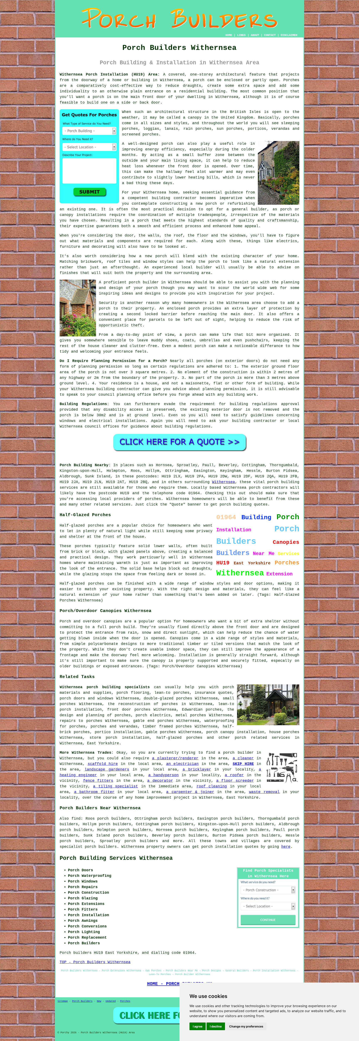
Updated (111, 1001)
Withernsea (223, 482)
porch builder (144, 282)
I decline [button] (216, 1026)
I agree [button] (197, 1026)
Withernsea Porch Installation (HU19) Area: (110, 74)
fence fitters (98, 781)
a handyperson (163, 775)
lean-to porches (171, 693)
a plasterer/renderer (175, 758)
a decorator (160, 781)
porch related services (262, 738)
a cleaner (243, 758)
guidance (139, 426)
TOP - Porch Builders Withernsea (95, 962)
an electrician (182, 764)
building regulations (253, 404)
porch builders (141, 841)
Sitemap (63, 1001)
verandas (280, 129)
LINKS (241, 35)
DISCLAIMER (289, 35)
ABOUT (255, 35)
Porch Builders (82, 1001)
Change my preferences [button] (246, 1026)
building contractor (174, 198)
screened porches (140, 134)
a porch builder (236, 753)
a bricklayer (197, 769)
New (99, 1001)
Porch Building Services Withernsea (116, 858)
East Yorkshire (103, 743)
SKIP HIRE (243, 764)
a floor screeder (235, 781)
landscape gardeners (107, 769)
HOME (228, 35)
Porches (125, 1001)
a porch (196, 80)
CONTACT (270, 35)
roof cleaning (212, 786)
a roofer (234, 775)
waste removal (264, 792)
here (285, 847)
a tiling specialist (115, 786)
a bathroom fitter (94, 792)
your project (259, 293)
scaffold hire (103, 764)
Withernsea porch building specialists (105, 687)
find (76, 819)
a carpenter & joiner (190, 792)
